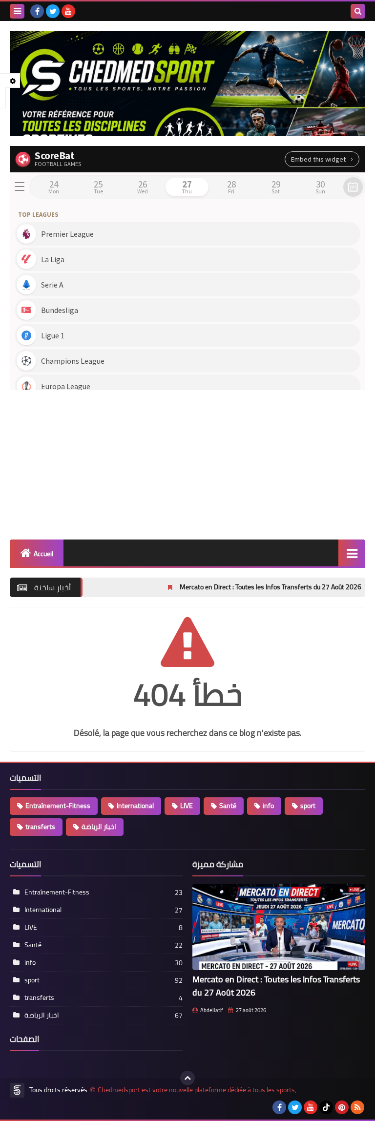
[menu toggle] (17, 11)
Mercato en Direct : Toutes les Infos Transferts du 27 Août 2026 (237, 587)
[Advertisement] (187, 461)
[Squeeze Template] (17, 1090)
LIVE (186, 805)
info (268, 805)
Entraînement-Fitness (57, 805)
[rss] (357, 1107)
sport (307, 805)
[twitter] (53, 11)
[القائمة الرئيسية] (351, 553)
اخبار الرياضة (99, 826)
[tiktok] (326, 1107)
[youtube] (68, 11)
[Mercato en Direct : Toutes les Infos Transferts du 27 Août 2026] (278, 927)
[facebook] (37, 11)
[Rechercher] (358, 11)
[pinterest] (342, 1107)
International (135, 805)
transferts (40, 826)
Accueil (43, 553)
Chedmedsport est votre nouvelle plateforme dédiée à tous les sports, (197, 1090)
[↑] (187, 1078)
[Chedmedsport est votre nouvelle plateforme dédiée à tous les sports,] (187, 83)
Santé (227, 805)
